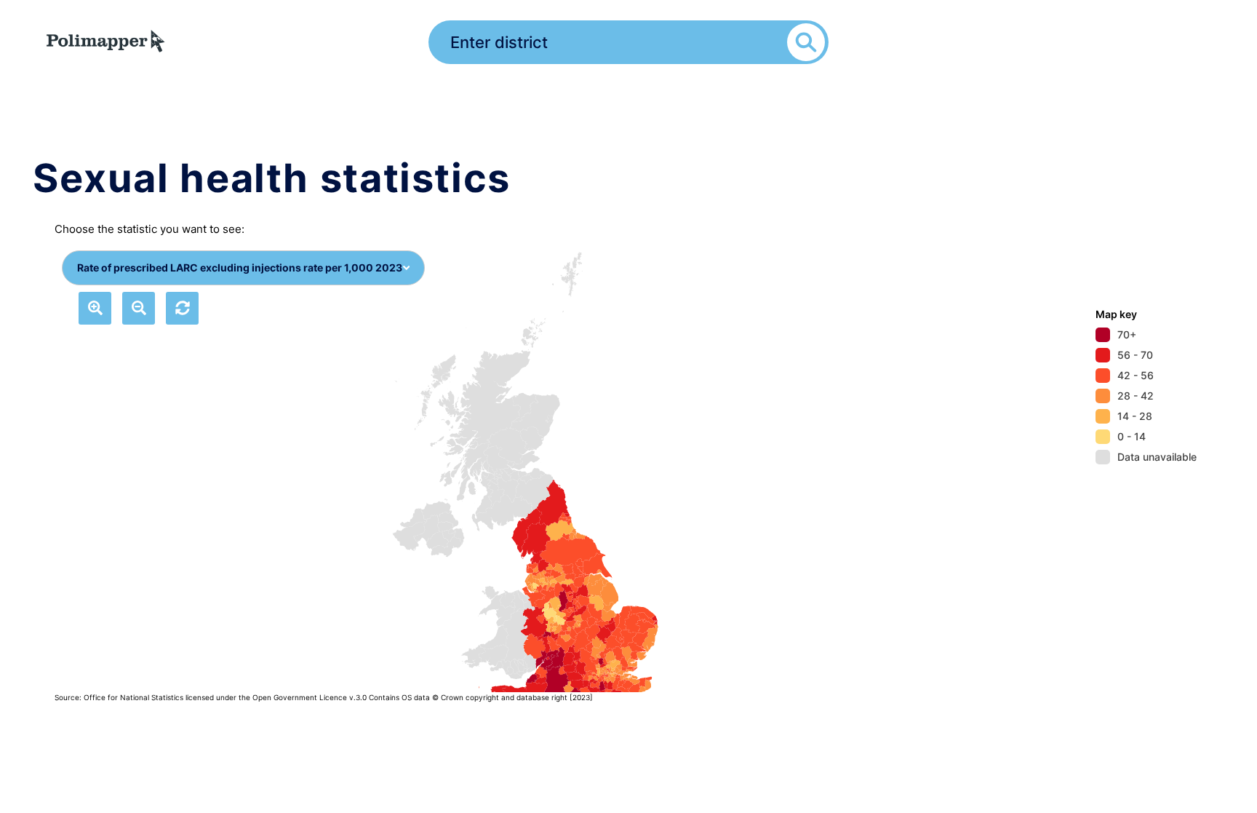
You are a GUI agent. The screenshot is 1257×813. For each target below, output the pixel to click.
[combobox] (628, 40)
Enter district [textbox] (499, 42)
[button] (95, 308)
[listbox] (460, 466)
